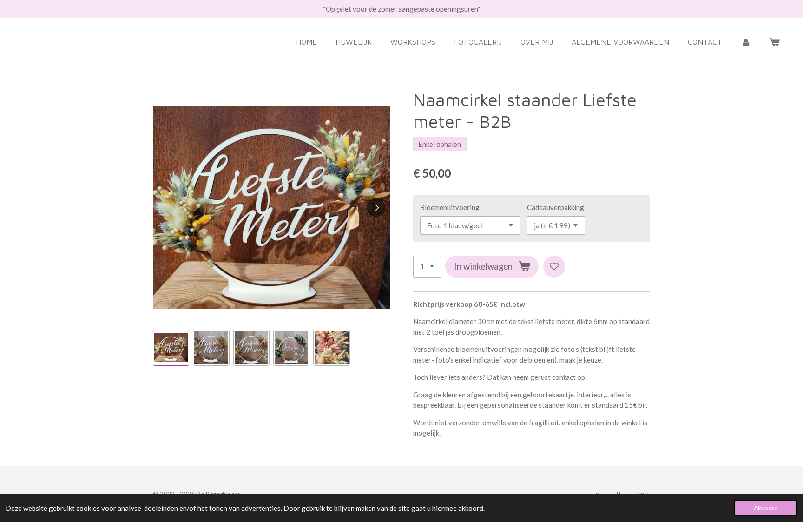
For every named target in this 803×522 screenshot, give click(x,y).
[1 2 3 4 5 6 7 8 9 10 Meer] (427, 267)
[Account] (746, 42)
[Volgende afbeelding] (376, 207)
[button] (171, 348)
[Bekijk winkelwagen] (774, 42)
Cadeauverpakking (555, 207)
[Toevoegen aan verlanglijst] (554, 267)
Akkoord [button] (766, 508)
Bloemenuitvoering (450, 207)
